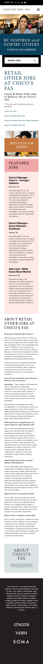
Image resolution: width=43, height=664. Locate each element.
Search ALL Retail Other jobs (14, 116)
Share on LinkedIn (22, 3)
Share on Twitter (19, 3)
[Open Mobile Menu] (38, 9)
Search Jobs (14, 60)
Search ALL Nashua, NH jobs (14, 125)
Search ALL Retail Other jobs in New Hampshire (21, 120)
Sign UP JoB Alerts (22, 145)
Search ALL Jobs (10, 111)
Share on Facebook (16, 3)
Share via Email (25, 3)
